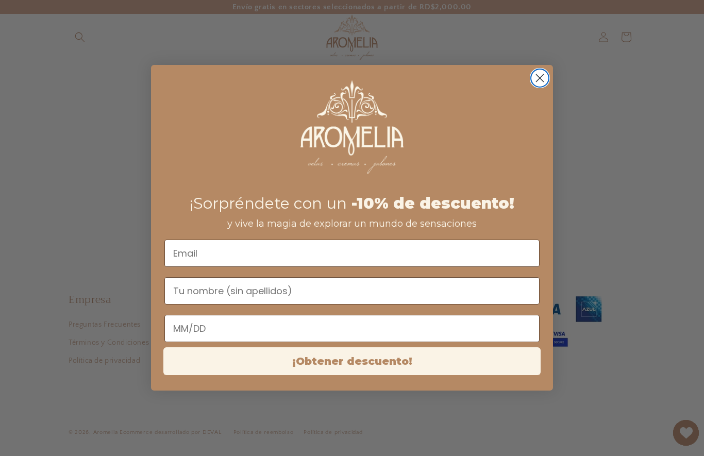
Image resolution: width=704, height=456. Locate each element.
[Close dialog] (540, 78)
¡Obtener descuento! (352, 362)
